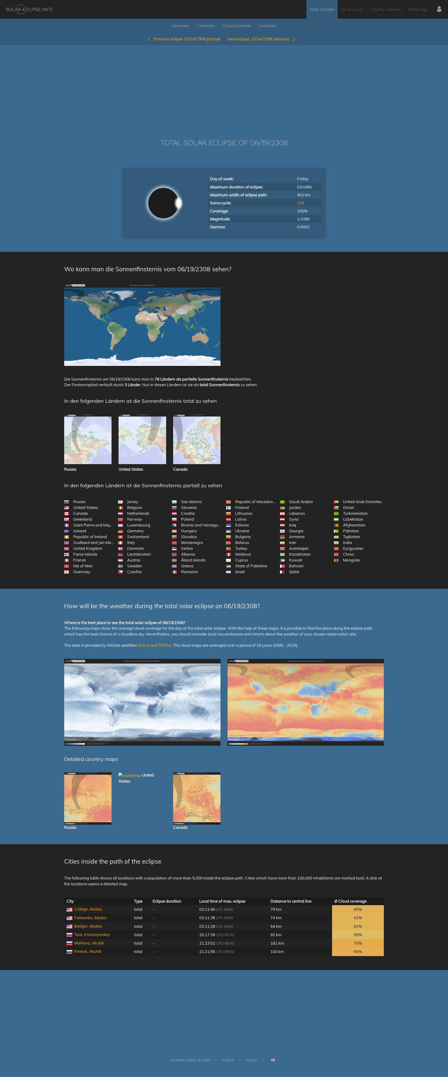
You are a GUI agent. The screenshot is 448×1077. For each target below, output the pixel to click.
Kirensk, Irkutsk (88, 951)
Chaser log (417, 9)
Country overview (385, 9)
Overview (180, 25)
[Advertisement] (224, 85)
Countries (206, 25)
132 (300, 202)
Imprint (228, 1060)
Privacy (251, 1060)
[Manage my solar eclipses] (439, 9)
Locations (267, 25)
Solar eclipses (322, 9)
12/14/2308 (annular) (260, 38)
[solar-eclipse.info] (29, 9)
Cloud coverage (237, 25)
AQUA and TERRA (154, 645)
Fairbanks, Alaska (90, 917)
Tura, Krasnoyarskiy (92, 934)
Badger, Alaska (88, 926)
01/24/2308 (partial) (187, 38)
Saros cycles (352, 9)
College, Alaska (88, 909)
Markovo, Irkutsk (89, 942)
